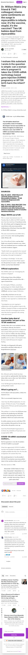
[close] (23, 609)
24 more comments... (6, 568)
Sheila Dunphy (8, 537)
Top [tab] (3, 575)
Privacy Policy (19, 647)
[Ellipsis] (26, 520)
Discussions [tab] (12, 575)
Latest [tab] (6, 575)
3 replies (8, 561)
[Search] (25, 575)
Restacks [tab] (11, 506)
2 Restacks (18, 490)
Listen (24, 49)
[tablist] (7, 506)
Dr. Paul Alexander (9, 48)
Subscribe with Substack (15, 640)
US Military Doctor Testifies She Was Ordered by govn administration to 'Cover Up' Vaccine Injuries (10, 581)
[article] (14, 585)
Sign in (25, 2)
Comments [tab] (4, 506)
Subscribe (19, 2)
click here (13, 230)
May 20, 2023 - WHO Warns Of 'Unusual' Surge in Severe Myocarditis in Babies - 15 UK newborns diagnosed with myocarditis (12, 198)
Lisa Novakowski (8, 520)
